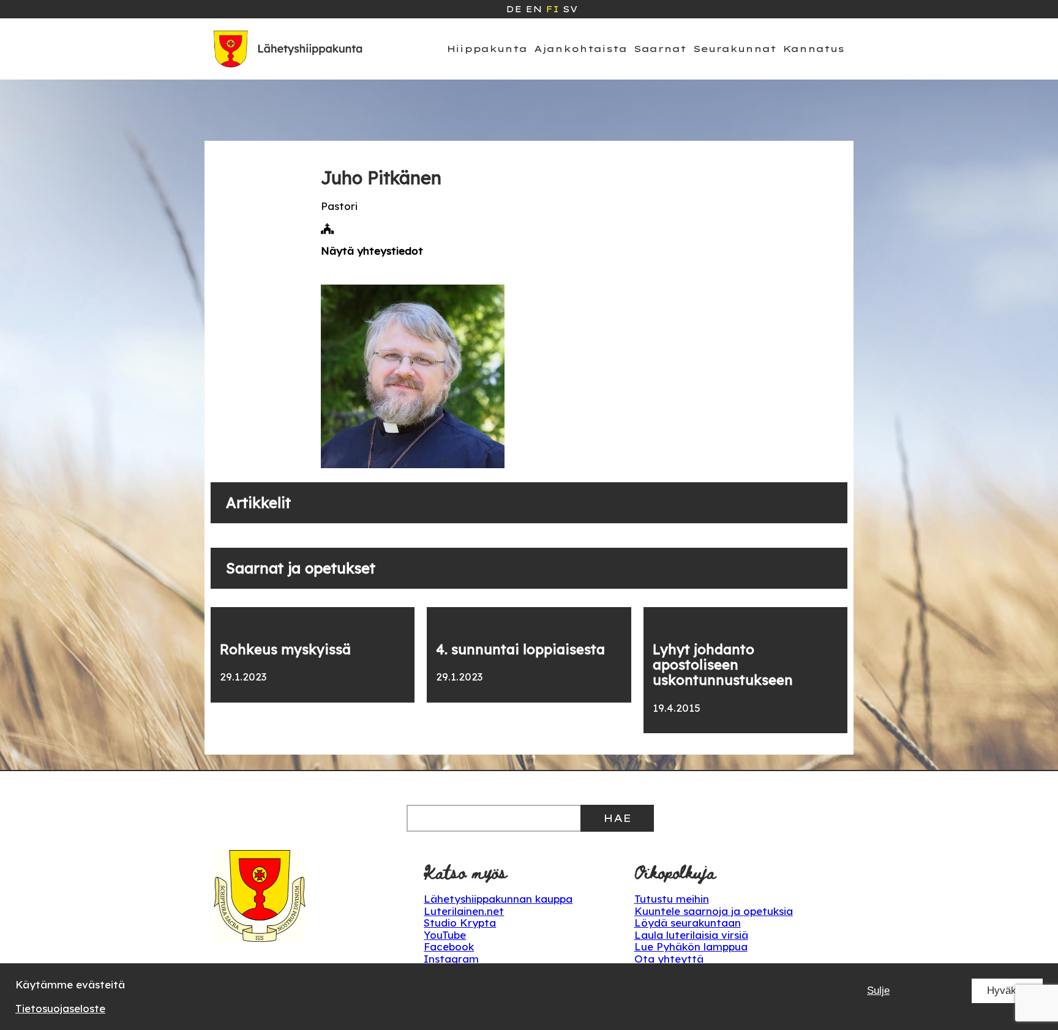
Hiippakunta (487, 48)
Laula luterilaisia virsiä (691, 934)
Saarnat (660, 48)
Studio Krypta (460, 922)
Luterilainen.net (464, 911)
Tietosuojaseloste (60, 1008)
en (533, 9)
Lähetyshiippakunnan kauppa (498, 898)
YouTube (445, 934)
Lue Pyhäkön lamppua (691, 946)
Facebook (449, 946)
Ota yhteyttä (668, 958)
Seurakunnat (734, 48)
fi (552, 9)
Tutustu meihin (671, 898)
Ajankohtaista (580, 48)
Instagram (451, 958)
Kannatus (813, 48)
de (514, 9)
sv (570, 9)
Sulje (878, 990)
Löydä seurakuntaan (687, 922)
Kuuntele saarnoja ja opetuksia (713, 911)
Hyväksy (1007, 990)
